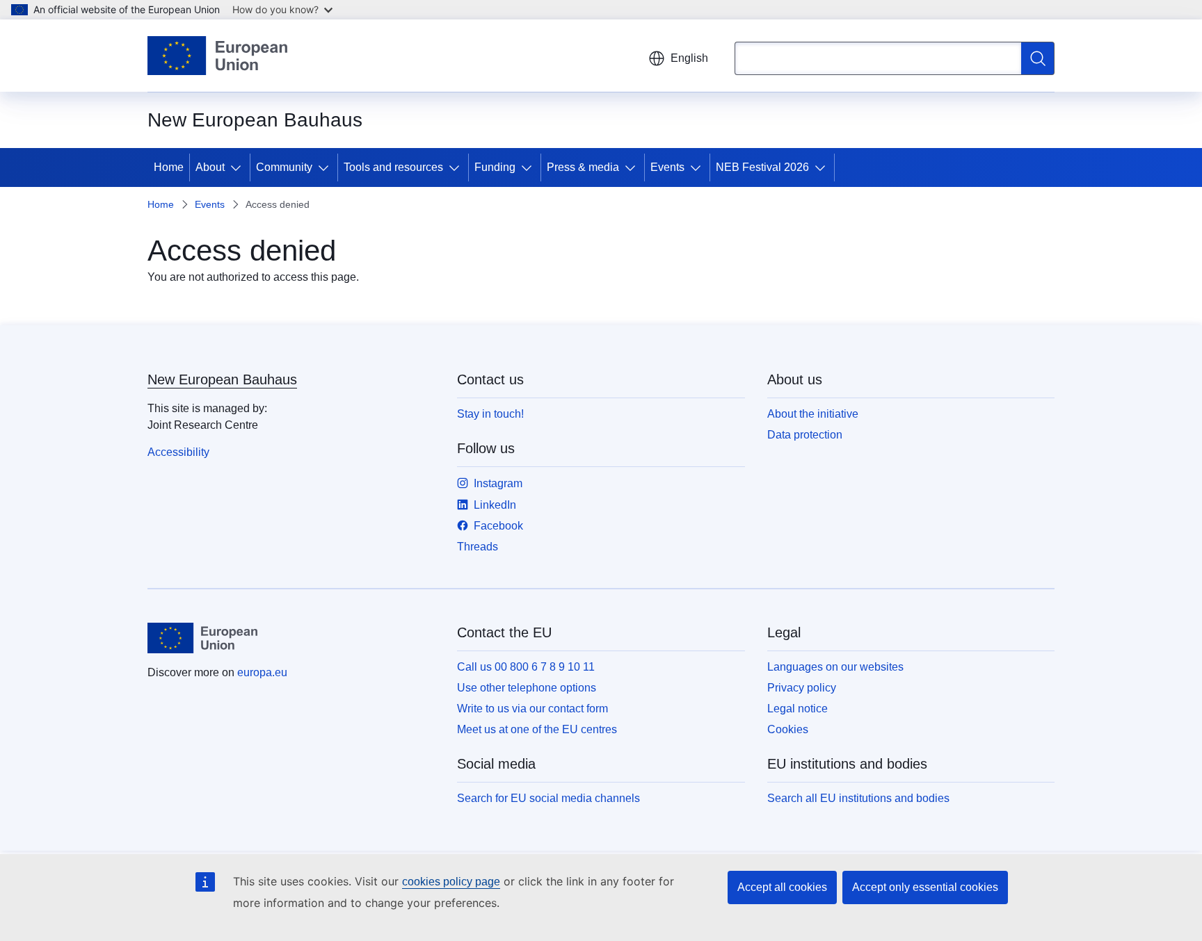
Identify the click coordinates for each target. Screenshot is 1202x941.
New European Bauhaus (222, 379)
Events (667, 167)
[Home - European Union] (217, 55)
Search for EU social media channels (548, 798)
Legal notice (797, 708)
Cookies (787, 729)
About (210, 167)
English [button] (689, 58)
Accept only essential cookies (925, 887)
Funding (494, 167)
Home (169, 167)
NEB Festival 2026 (762, 167)
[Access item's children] (238, 167)
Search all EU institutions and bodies (858, 798)
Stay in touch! (490, 414)
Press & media (583, 167)
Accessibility (178, 452)
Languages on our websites (835, 667)
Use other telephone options (526, 688)
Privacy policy (801, 688)
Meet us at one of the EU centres (537, 729)
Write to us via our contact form (532, 708)
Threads (477, 547)
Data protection (804, 435)
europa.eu (262, 672)
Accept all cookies (782, 887)
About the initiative (812, 414)
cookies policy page (451, 881)
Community (284, 167)
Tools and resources (393, 167)
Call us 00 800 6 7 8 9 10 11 (526, 667)
